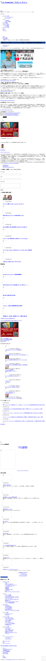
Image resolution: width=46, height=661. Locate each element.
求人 (4, 642)
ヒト (4, 28)
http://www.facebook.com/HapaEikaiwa (13, 112)
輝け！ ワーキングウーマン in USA (12, 591)
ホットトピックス (6, 643)
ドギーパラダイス (8, 598)
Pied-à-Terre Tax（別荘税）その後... (12, 387)
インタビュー (8, 637)
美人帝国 (7, 614)
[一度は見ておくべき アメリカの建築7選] (7, 348)
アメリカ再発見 (8, 620)
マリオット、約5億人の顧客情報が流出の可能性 (12, 305)
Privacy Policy (5, 653)
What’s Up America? (9, 583)
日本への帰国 (8, 21)
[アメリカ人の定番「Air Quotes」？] (7, 374)
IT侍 (6, 582)
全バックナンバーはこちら (23, 470)
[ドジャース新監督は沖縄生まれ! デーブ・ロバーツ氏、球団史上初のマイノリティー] (7, 358)
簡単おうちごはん (8, 631)
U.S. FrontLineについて (7, 649)
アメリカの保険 (8, 595)
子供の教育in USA (9, 609)
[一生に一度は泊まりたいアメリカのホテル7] (7, 390)
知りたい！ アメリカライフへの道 (12, 610)
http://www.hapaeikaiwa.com (8, 167)
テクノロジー (8, 18)
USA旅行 (7, 26)
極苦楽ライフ (8, 600)
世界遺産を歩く (8, 624)
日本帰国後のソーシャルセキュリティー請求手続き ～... (16, 354)
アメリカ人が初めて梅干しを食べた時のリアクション (11, 320)
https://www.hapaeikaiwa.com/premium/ (8, 80)
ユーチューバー (6, 557)
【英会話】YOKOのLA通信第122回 (7, 318)
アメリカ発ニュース (9, 586)
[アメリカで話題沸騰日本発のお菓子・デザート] (7, 368)
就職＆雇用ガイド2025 (7, 509)
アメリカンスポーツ (9, 636)
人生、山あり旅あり (9, 617)
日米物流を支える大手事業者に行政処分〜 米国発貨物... (16, 364)
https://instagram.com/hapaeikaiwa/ (12, 115)
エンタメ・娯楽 (6, 27)
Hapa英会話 (5, 38)
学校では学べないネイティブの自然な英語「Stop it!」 (14, 215)
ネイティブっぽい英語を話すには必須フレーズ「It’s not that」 (15, 238)
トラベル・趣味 (6, 616)
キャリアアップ (8, 638)
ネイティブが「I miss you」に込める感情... (13, 398)
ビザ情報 (7, 20)
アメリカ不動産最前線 (9, 602)
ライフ (4, 19)
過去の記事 (2, 424)
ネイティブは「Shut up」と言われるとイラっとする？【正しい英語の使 (17, 250)
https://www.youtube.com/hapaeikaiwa (11, 163)
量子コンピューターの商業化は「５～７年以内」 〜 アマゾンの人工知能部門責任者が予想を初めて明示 (24, 404)
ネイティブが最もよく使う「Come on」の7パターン (13, 203)
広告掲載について (6, 650)
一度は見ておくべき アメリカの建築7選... (13, 349)
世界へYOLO (7, 621)
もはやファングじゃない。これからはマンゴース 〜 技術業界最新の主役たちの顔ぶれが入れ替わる (23, 412)
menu (1, 10)
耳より (4, 29)
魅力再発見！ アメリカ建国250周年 (10, 497)
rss (3, 655)
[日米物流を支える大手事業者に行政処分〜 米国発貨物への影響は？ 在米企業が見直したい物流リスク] (7, 363)
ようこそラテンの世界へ (10, 623)
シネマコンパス (8, 627)
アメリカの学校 (8, 608)
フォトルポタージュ (9, 622)
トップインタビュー (9, 17)
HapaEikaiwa (5, 166)
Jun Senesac (5, 46)
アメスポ (7, 633)
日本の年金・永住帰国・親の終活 (12, 597)
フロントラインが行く (9, 619)
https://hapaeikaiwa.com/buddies (6, 91)
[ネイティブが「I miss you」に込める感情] (7, 397)
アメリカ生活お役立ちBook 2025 (9, 545)
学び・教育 (5, 22)
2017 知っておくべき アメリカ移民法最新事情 (12, 274)
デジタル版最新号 (6, 651)
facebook (4, 657)
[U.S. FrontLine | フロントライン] (13, 2)
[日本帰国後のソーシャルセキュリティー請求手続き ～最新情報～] (7, 353)
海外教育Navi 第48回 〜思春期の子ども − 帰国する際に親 (15, 316)
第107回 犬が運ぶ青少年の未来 (9, 295)
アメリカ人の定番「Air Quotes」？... (12, 375)
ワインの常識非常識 (9, 630)
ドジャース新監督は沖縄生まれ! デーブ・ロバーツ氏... (16, 359)
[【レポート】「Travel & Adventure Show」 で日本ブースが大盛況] (7, 379)
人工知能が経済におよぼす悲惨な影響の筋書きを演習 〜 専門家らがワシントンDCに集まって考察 (22, 408)
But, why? (7, 590)
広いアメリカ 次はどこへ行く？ (12, 601)
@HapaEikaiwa (6, 165)
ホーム (4, 648)
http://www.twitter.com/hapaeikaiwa (11, 113)
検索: (1, 11)
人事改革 (7, 587)
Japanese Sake (5, 533)
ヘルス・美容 (5, 23)
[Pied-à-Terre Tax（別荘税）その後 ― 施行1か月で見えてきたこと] (7, 385)
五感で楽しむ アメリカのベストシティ (10, 569)
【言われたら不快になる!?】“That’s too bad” (12, 261)
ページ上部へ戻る (4, 577)
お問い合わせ (5, 652)
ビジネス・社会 (6, 15)
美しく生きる (5, 521)
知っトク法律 (8, 594)
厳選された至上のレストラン (11, 632)
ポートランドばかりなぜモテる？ (12, 599)
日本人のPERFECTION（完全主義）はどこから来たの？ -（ (15, 284)
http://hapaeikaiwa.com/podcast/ (6, 109)
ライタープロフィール (4, 152)
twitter (4, 656)
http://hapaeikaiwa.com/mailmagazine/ (7, 100)
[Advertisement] (22, 7)
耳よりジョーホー (6, 641)
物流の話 (7, 588)
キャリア (4, 30)
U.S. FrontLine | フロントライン (12, 659)
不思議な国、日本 (8, 589)
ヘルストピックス (8, 613)
